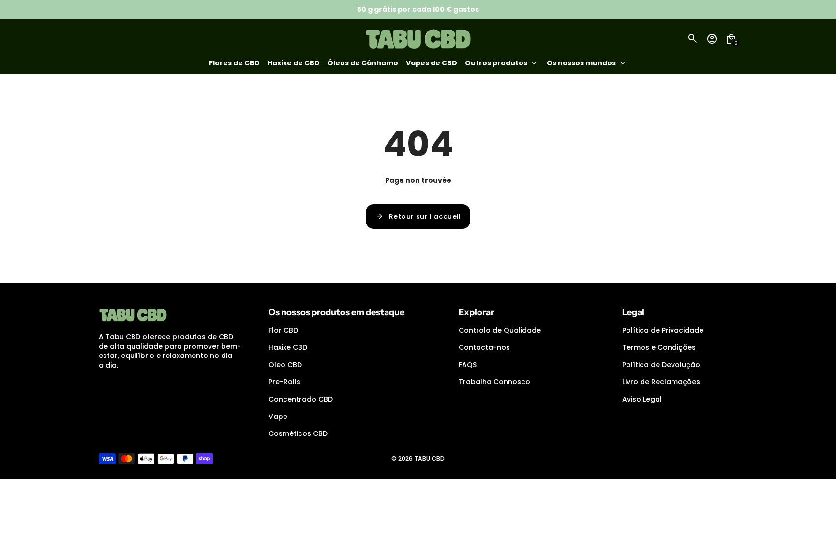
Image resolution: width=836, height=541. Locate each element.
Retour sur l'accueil (418, 216)
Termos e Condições (659, 347)
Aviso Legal (642, 399)
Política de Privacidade (662, 330)
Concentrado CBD (301, 399)
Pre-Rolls (284, 381)
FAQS (468, 365)
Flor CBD (283, 330)
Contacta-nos (484, 347)
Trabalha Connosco (494, 381)
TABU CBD (429, 458)
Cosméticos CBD (298, 433)
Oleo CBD (285, 365)
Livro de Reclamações (661, 381)
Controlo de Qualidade (500, 330)
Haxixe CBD (288, 347)
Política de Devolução (661, 365)
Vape (278, 416)
